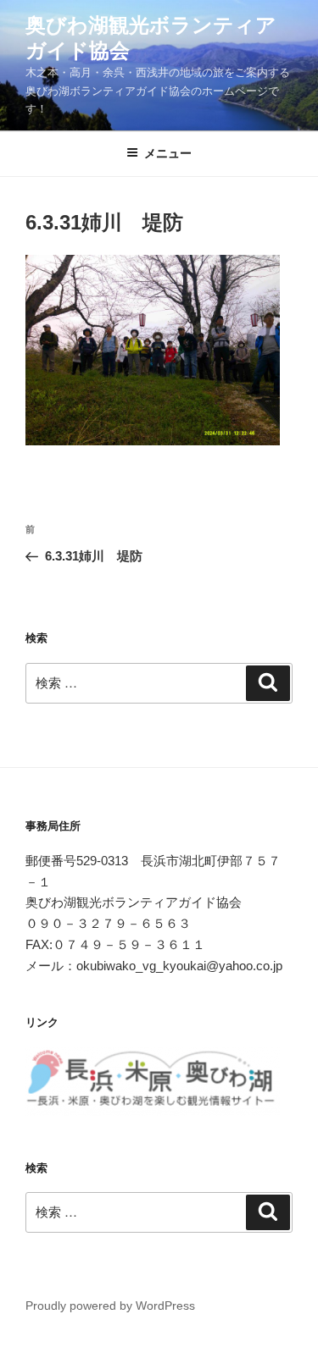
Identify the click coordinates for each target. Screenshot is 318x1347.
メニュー (168, 153)
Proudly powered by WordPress (110, 1305)
